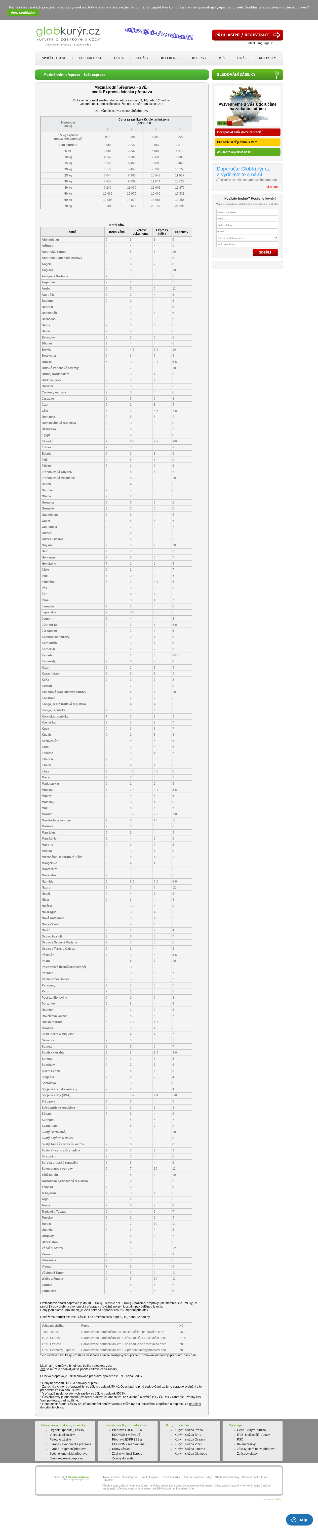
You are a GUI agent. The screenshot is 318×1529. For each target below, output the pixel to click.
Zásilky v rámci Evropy (127, 1453)
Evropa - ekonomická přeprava (70, 1444)
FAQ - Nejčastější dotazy (253, 1435)
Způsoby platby (247, 1453)
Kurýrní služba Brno (188, 1435)
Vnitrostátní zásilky (62, 1435)
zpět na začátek (271, 1499)
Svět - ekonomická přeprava (68, 1453)
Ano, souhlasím (23, 12)
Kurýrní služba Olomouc (191, 1453)
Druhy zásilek (121, 1449)
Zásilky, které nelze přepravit (256, 1449)
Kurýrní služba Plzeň (188, 1444)
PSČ (240, 1439)
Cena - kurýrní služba (251, 1430)
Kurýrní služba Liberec (190, 1449)
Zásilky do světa (123, 1458)
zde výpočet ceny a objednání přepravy (121, 111)
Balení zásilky (246, 1444)
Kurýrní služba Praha (189, 1430)
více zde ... (274, 187)
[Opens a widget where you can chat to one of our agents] (299, 1520)
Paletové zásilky (61, 1439)
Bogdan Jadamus (78, 1477)
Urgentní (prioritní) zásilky (67, 1430)
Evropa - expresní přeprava (68, 1449)
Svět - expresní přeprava (66, 1458)
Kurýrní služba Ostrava (190, 1439)
